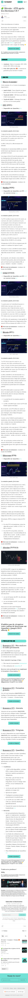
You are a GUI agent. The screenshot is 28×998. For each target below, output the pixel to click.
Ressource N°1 (8, 645)
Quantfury (18, 666)
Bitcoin (6, 332)
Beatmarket (23, 663)
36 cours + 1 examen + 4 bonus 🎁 (10, 940)
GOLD (5, 273)
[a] (24, 950)
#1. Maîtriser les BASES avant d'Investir (10, 962)
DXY (4, 105)
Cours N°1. (3, 952)
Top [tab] (2, 936)
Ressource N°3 (8, 708)
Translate (4, 5)
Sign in (25, 2)
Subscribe (20, 2)
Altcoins (6, 547)
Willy (5, 16)
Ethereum (7, 455)
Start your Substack (10, 991)
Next (23, 930)
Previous (5, 930)
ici (9, 52)
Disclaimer (3, 890)
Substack (7, 995)
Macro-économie (10, 82)
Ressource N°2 (8, 688)
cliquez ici (4, 682)
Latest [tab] (6, 936)
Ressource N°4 (8, 730)
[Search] (25, 936)
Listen (25, 17)
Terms (15, 988)
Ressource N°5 (8, 750)
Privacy (11, 988)
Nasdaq (6, 188)
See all (4, 968)
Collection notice (21, 988)
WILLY (12, 43)
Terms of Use (20, 918)
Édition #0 (3, 941)
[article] (14, 942)
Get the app (20, 991)
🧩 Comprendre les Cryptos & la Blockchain (10, 959)
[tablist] (4, 936)
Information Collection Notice (15, 919)
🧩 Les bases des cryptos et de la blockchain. (10, 949)
